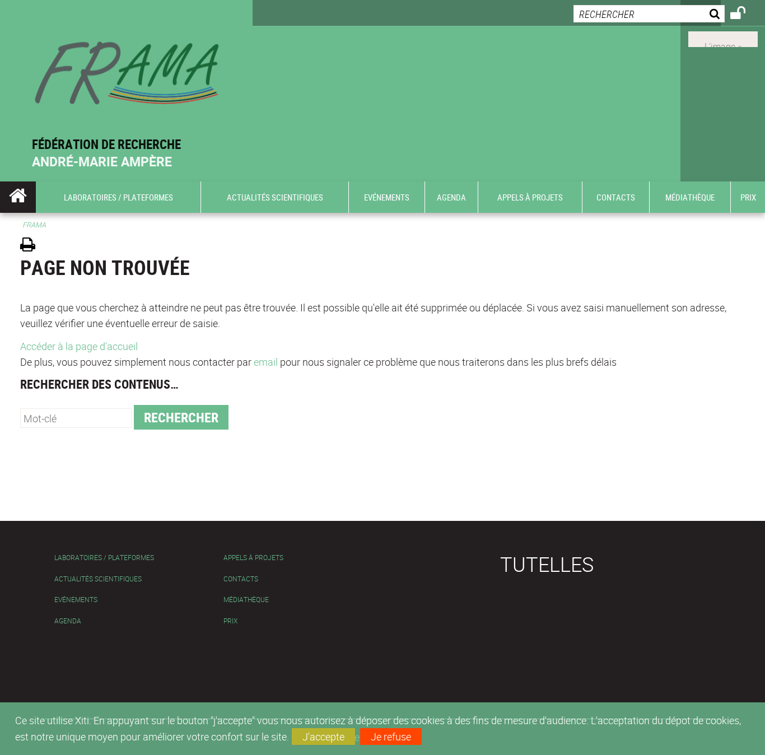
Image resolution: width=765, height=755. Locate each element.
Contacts (240, 579)
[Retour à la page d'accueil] (126, 68)
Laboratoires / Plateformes (104, 557)
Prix (230, 621)
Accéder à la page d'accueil (79, 346)
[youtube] (723, 38)
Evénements (75, 599)
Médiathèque (246, 599)
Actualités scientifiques (98, 579)
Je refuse (391, 736)
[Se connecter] (745, 14)
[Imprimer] (31, 246)
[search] (649, 13)
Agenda (67, 621)
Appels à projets (253, 557)
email (266, 362)
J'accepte (323, 736)
